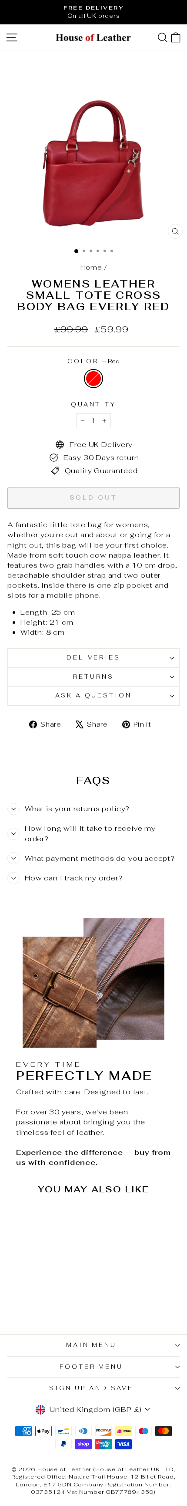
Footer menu (92, 1367)
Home (91, 267)
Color (93, 361)
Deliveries (94, 657)
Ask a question (93, 695)
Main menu (91, 1345)
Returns (93, 676)
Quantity (94, 404)
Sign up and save (91, 1388)
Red (93, 378)
